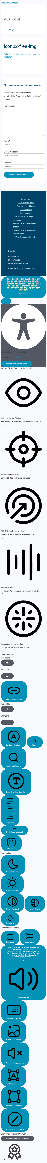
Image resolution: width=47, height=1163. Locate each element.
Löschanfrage (26, 213)
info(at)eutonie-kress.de (18, 263)
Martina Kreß (12, 19)
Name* (7, 141)
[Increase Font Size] (7, 663)
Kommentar (9, 106)
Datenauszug (26, 210)
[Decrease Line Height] (7, 722)
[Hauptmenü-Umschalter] (11, 30)
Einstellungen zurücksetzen (17, 1138)
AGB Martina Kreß (26, 203)
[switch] (2, 425)
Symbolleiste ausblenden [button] (16, 364)
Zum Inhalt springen (9, 3)
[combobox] (23, 287)
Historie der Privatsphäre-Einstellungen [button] (24, 232)
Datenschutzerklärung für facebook (23, 218)
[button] (6, 301)
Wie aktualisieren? (26, 958)
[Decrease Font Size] (7, 676)
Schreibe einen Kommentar (15, 54)
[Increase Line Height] (7, 709)
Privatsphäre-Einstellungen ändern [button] (24, 225)
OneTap (18, 357)
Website (7, 163)
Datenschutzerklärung (26, 206)
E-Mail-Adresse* (11, 152)
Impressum (26, 199)
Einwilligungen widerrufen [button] (26, 237)
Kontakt (11, 251)
